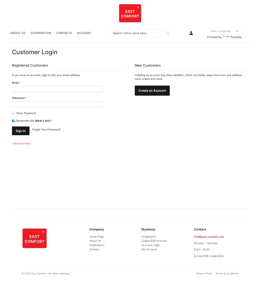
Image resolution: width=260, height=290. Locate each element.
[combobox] (140, 33)
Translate (236, 37)
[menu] (51, 33)
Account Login (151, 245)
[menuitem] (51, 33)
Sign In (191, 33)
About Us (95, 240)
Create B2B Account (154, 240)
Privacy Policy (204, 273)
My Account (149, 249)
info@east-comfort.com (209, 236)
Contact (94, 249)
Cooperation (149, 236)
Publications (96, 245)
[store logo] (130, 13)
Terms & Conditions (227, 273)
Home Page (96, 236)
